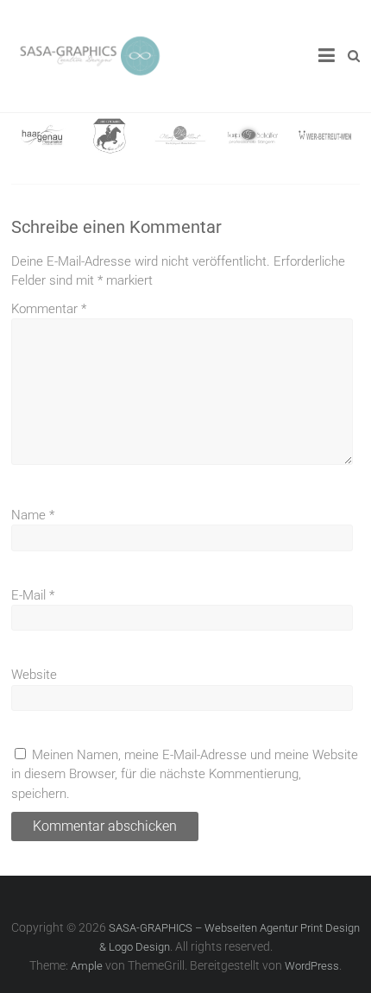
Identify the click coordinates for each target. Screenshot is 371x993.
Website (34, 674)
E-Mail (32, 595)
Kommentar (48, 309)
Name (32, 515)
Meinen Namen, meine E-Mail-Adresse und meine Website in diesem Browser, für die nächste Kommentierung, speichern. (184, 774)
